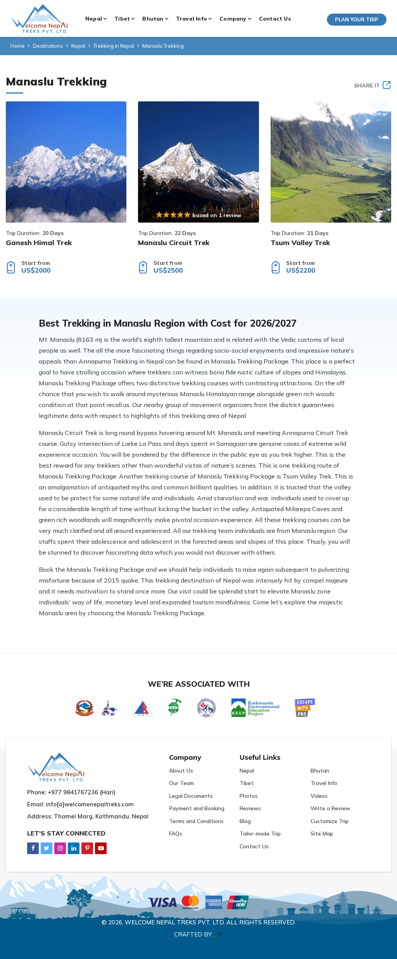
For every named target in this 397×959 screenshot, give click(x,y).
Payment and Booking (196, 808)
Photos (249, 795)
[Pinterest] (87, 848)
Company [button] (232, 18)
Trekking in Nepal (113, 46)
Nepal (78, 46)
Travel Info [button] (191, 18)
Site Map (322, 833)
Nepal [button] (93, 18)
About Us (181, 770)
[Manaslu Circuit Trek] (198, 161)
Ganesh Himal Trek (39, 242)
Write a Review (330, 808)
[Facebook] (33, 848)
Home (17, 46)
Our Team (181, 783)
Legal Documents (191, 795)
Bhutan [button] (152, 18)
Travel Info (324, 783)
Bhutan (320, 770)
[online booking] (198, 901)
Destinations (48, 46)
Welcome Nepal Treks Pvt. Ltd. (175, 922)
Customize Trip (330, 821)
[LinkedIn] (73, 848)
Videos (319, 795)
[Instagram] (60, 848)
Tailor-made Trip (260, 833)
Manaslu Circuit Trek (173, 242)
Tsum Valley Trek (300, 242)
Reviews (250, 808)
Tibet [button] (122, 18)
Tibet (247, 783)
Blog (245, 821)
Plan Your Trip (356, 19)
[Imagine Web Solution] (218, 934)
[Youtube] (101, 848)
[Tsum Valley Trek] (331, 161)
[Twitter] (46, 848)
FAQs (175, 833)
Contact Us (275, 18)
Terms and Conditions (196, 821)
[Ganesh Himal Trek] (66, 161)
